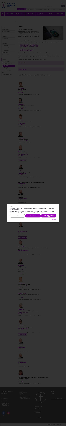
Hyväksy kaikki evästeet (33, 215)
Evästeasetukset (17, 215)
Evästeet (54, 219)
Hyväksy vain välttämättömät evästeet (48, 216)
